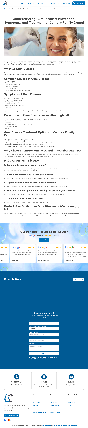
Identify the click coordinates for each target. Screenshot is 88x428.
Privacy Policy (46, 425)
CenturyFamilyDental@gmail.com (71, 385)
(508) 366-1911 (19, 385)
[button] (5, 420)
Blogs (10, 8)
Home (5, 8)
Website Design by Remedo (69, 425)
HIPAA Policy (56, 425)
